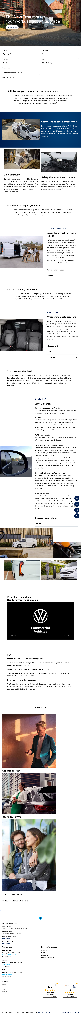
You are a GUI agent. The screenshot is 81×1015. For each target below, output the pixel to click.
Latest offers (44, 955)
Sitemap (48, 1012)
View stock (44, 950)
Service (4, 989)
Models (43, 953)
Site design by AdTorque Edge (70, 1012)
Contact (4, 987)
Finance (4, 991)
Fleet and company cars (47, 957)
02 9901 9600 (6, 938)
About (4, 994)
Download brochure (9, 77)
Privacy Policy (41, 1012)
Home (4, 984)
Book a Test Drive (12, 27)
